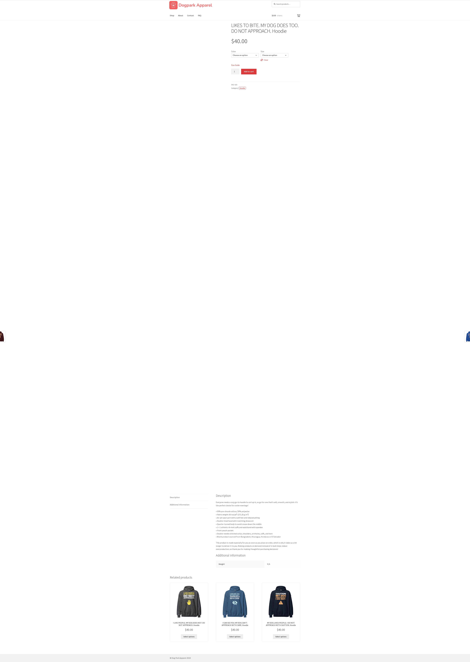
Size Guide (235, 65)
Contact (190, 15)
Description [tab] (175, 497)
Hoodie (242, 88)
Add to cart (249, 71)
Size (262, 51)
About (180, 15)
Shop (172, 15)
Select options (189, 637)
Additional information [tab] (179, 504)
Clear (266, 60)
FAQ (199, 15)
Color (233, 51)
